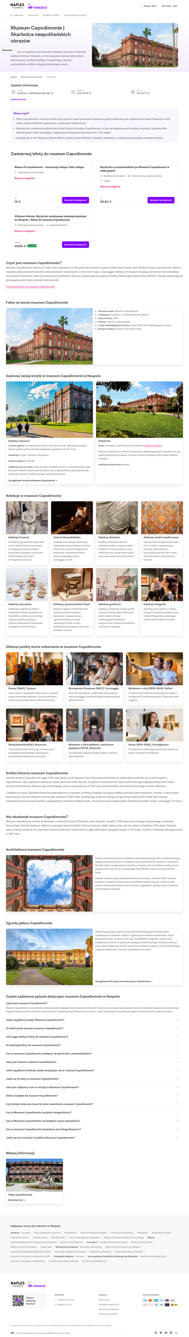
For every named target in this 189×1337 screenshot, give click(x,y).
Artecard (79, 1256)
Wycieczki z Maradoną (91, 1246)
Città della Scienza (20, 1237)
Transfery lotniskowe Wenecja (63, 1260)
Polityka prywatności (109, 1304)
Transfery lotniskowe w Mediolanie (28, 1260)
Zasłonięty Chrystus (161, 1232)
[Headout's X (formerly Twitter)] (176, 1333)
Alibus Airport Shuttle (141, 1242)
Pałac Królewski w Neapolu (93, 1232)
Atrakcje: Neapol (51, 15)
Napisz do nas (65, 1304)
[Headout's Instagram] (161, 1333)
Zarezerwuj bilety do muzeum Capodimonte (30, 286)
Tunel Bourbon (39, 1237)
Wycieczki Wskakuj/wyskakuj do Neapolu (31, 1251)
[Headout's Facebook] (171, 1333)
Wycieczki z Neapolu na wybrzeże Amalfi (30, 1256)
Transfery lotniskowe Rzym (153, 1256)
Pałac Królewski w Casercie (47, 1232)
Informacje (33, 15)
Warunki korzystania (109, 1309)
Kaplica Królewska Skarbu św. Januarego (124, 1237)
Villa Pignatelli (58, 1237)
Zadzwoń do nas (66, 1299)
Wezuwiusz (142, 1232)
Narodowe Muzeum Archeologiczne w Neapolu (34, 1242)
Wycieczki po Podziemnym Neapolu (122, 1246)
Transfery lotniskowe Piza (94, 1260)
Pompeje (25, 1232)
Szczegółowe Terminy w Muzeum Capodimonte (31, 480)
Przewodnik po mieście (75, 15)
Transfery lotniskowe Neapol (113, 1242)
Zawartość (7, 50)
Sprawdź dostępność (75, 200)
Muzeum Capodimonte (71, 1242)
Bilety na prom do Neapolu (24, 1246)
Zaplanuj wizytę (18, 99)
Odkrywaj (18, 15)
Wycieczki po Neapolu (100, 1251)
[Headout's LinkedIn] (156, 1333)
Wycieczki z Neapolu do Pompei (70, 1251)
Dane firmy (104, 1299)
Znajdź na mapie (153, 445)
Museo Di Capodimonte (31, 76)
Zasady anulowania (108, 1313)
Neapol (13, 76)
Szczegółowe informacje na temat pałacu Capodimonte (122, 981)
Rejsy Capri (46, 1246)
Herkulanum (70, 1232)
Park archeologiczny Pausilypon (84, 1237)
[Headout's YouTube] (166, 1333)
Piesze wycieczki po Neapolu (129, 1251)
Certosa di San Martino (122, 1232)
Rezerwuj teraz (15, 1199)
